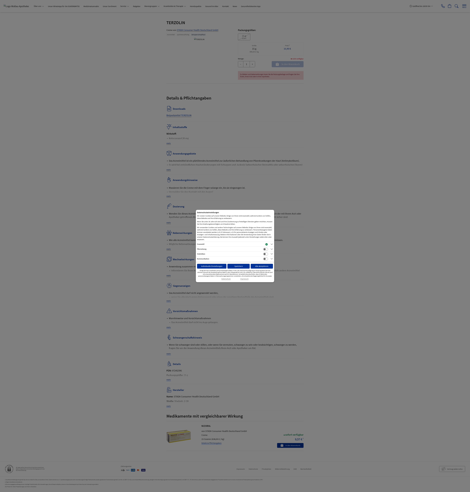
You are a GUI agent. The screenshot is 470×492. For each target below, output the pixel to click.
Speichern (238, 266)
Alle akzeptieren (261, 266)
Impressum (244, 279)
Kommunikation (203, 259)
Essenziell (200, 244)
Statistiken (201, 254)
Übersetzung (201, 249)
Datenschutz (226, 279)
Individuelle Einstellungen (211, 266)
